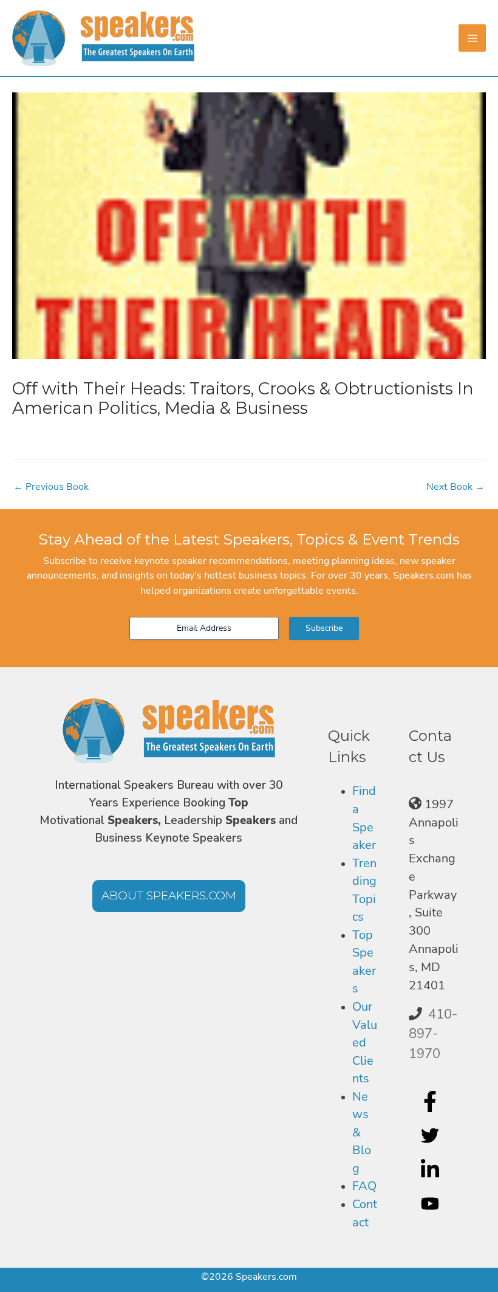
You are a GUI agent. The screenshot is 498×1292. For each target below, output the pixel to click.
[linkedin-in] (431, 1169)
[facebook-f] (431, 1101)
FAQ (364, 1186)
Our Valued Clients (364, 1042)
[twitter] (431, 1135)
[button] (168, 896)
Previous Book (51, 487)
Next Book (455, 487)
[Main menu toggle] (472, 38)
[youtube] (431, 1203)
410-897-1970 (433, 1034)
